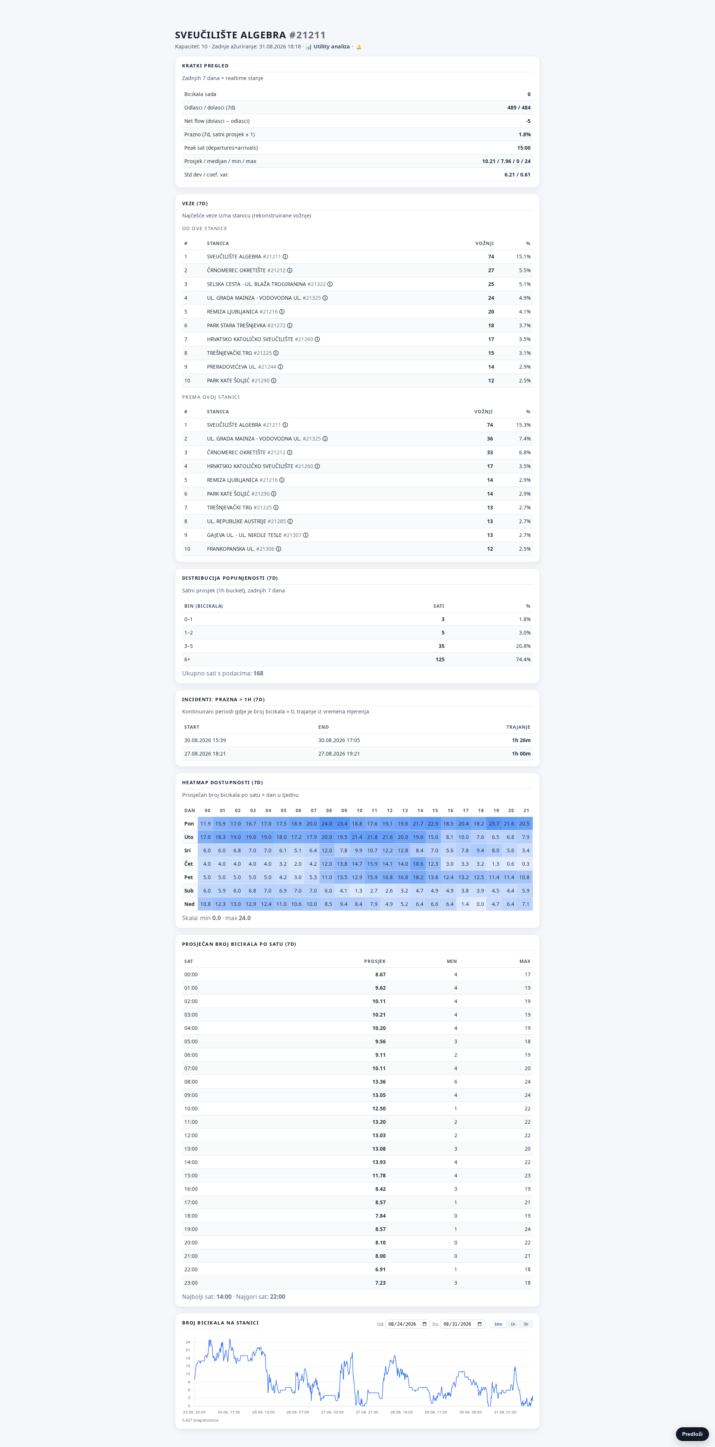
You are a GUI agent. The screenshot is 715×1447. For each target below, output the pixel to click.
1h (513, 1324)
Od (380, 1324)
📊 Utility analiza (327, 46)
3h (526, 1324)
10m (498, 1324)
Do (435, 1324)
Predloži (692, 1434)
